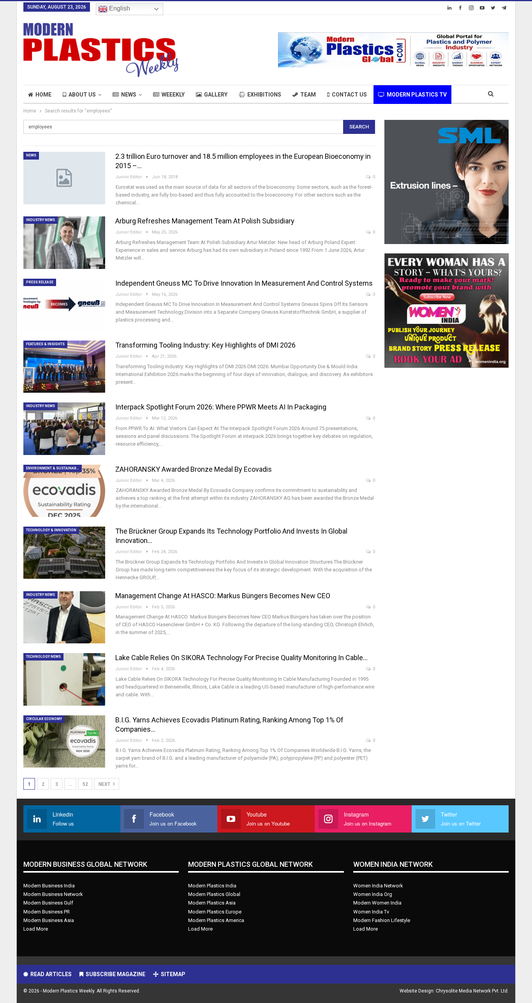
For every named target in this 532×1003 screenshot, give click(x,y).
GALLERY (215, 94)
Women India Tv (371, 912)
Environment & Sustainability (54, 468)
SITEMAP (173, 974)
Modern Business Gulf (48, 903)
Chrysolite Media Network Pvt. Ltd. (472, 991)
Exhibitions (264, 94)
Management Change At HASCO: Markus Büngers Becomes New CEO (222, 596)
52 (85, 784)
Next (105, 784)
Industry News (40, 220)
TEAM (308, 94)
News (128, 94)
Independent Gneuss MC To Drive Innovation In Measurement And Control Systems (244, 283)
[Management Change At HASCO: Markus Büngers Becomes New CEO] (64, 617)
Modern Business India (49, 886)
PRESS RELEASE (39, 282)
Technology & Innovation (51, 530)
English (118, 8)
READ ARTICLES (51, 974)
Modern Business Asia (48, 920)
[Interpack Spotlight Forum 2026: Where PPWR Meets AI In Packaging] (64, 428)
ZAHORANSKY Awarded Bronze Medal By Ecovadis (193, 469)
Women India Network (378, 886)
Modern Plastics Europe (214, 912)
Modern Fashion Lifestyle (381, 920)
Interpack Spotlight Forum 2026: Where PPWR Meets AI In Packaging (220, 407)
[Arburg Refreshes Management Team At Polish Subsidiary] (64, 242)
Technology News (43, 657)
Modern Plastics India (212, 886)
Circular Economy (44, 719)
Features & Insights (45, 344)
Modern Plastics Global (214, 894)
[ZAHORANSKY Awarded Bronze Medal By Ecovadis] (64, 491)
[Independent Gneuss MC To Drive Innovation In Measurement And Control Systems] (64, 305)
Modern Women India (377, 903)
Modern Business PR (46, 912)
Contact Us (349, 94)
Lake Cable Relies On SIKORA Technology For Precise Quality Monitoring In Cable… (241, 657)
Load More (35, 929)
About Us (82, 94)
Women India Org (372, 894)
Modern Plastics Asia (212, 903)
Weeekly (173, 94)
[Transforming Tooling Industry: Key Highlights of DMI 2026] (64, 367)
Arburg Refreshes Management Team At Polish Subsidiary (204, 221)
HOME (43, 94)
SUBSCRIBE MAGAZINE (115, 974)
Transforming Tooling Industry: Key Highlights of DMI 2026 (205, 345)
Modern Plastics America (216, 920)
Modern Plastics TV (417, 94)
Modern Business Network (53, 894)
